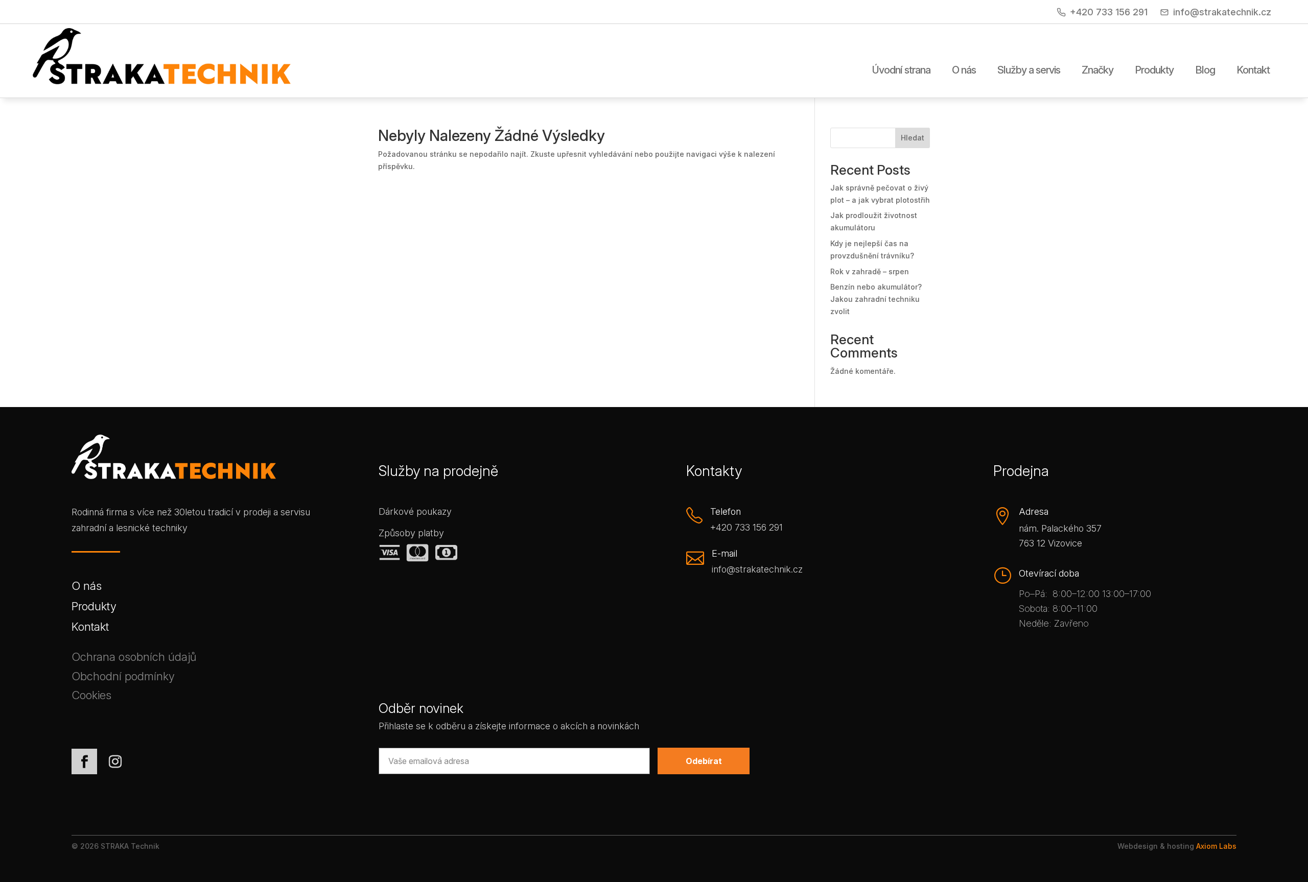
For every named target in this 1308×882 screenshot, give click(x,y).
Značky (1097, 70)
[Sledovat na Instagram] (115, 761)
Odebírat (704, 761)
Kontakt (1253, 70)
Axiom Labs (1216, 846)
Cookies (91, 697)
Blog (1205, 70)
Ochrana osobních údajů (134, 658)
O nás (964, 70)
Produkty (1154, 70)
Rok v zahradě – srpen (869, 271)
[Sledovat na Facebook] (84, 761)
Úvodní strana (901, 70)
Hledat (912, 137)
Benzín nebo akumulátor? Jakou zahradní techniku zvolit (876, 299)
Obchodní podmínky (123, 678)
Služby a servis (1028, 70)
